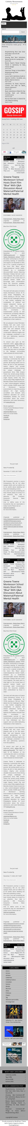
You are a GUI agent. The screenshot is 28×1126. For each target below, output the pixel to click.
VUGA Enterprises (7, 45)
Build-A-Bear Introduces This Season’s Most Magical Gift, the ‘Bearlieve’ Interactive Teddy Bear (19, 567)
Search (4, 29)
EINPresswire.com (9, 255)
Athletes (8, 975)
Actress (8, 973)
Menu (3, 23)
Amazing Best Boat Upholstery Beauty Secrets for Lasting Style (15, 1097)
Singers (8, 995)
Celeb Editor (19, 215)
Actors (8, 971)
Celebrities (8, 211)
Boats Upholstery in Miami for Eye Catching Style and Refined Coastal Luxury (15, 93)
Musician (8, 988)
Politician (8, 993)
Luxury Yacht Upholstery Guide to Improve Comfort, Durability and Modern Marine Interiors (15, 78)
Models (8, 986)
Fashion (8, 984)
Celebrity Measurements (14, 2)
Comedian (9, 982)
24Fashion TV (10, 1020)
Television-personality (12, 999)
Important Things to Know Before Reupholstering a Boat (15, 1110)
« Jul (13, 148)
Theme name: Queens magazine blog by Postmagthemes (15, 1123)
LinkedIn (6, 417)
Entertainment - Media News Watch (14, 219)
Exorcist (7, 1038)
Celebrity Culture (11, 980)
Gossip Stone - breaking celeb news (12, 119)
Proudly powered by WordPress (11, 1121)
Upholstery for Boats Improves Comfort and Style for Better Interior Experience (15, 85)
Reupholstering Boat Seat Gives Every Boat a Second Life (15, 1091)
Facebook (6, 415)
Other (7, 991)
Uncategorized (10, 1002)
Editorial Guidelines (9, 508)
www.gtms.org (10, 402)
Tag (7, 997)
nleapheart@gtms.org (10, 412)
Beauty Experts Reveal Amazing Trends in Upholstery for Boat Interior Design (15, 65)
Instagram (7, 419)
